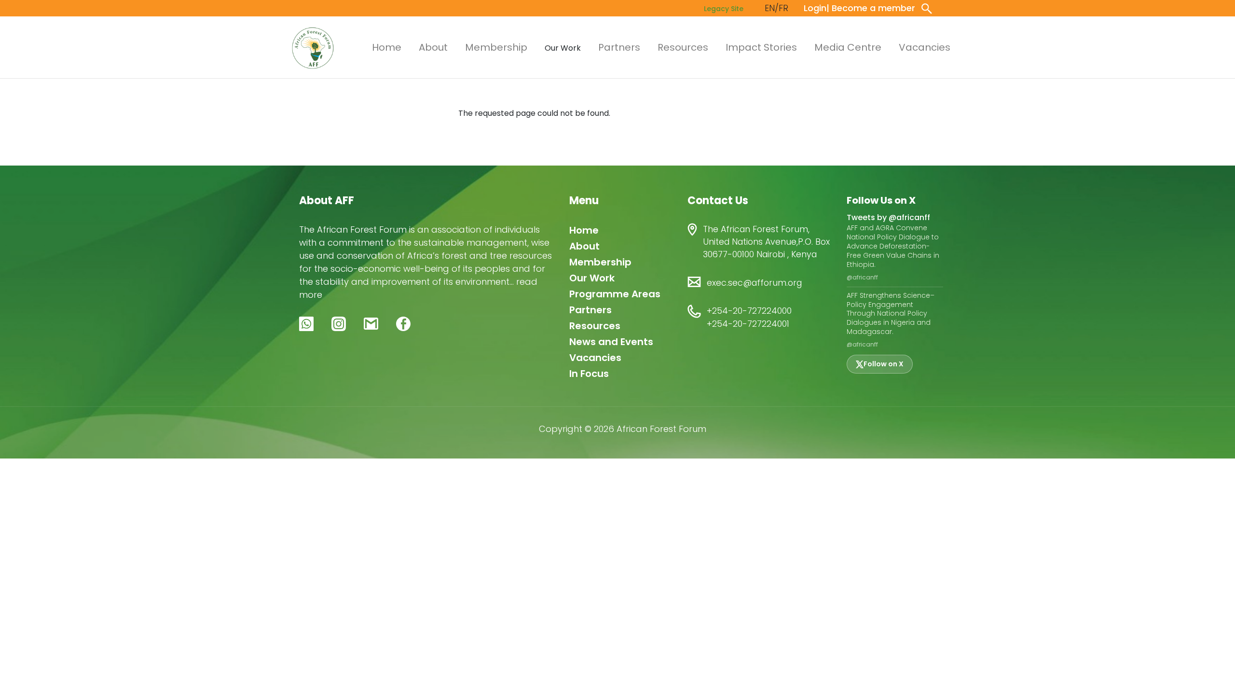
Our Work (592, 278)
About (433, 47)
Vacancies (924, 47)
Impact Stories (761, 47)
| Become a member (870, 8)
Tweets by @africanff (888, 217)
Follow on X (884, 364)
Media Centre (847, 47)
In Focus (589, 373)
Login (815, 8)
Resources (683, 47)
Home (386, 47)
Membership (496, 47)
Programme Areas (614, 294)
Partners (619, 47)
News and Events (611, 341)
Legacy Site (723, 9)
